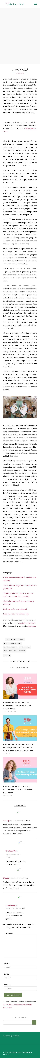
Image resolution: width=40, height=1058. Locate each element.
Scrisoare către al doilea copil (16, 614)
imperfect (8, 650)
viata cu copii (19, 650)
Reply (28, 820)
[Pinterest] (35, 1048)
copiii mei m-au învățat (15, 639)
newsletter (31, 626)
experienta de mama (12, 647)
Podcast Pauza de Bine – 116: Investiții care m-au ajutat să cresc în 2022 (17, 706)
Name (6, 963)
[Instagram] (38, 1048)
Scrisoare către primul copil (15, 609)
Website (7, 985)
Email (7, 974)
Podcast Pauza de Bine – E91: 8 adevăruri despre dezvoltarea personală (17, 789)
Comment (8, 934)
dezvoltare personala (12, 643)
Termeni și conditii (11, 1036)
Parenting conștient (20, 661)
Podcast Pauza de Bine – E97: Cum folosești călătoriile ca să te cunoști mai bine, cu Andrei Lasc (18, 747)
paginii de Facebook (27, 623)
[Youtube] (32, 1048)
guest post (26, 647)
